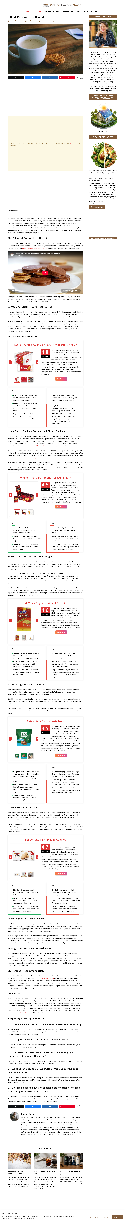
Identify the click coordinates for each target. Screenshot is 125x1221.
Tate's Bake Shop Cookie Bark (45, 721)
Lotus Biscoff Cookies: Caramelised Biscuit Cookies (45, 345)
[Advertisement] (103, 223)
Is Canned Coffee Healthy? (70, 1171)
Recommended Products (87, 11)
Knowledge (26, 11)
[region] (62, 1215)
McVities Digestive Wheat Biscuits (45, 603)
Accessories (68, 11)
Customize (93, 1217)
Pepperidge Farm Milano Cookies (45, 839)
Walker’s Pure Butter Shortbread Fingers (45, 477)
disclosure (74, 143)
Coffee (38, 11)
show (20, 211)
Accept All (117, 1217)
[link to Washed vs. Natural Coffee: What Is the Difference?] (19, 1161)
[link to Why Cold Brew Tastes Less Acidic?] (45, 1161)
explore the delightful (19, 1013)
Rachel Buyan (32, 21)
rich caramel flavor (47, 978)
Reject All (105, 1217)
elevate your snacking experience (32, 458)
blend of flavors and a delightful (48, 446)
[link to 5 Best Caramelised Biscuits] (45, 49)
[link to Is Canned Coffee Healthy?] (71, 1161)
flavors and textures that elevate (34, 248)
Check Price (61, 379)
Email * (91, 204)
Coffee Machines (52, 11)
